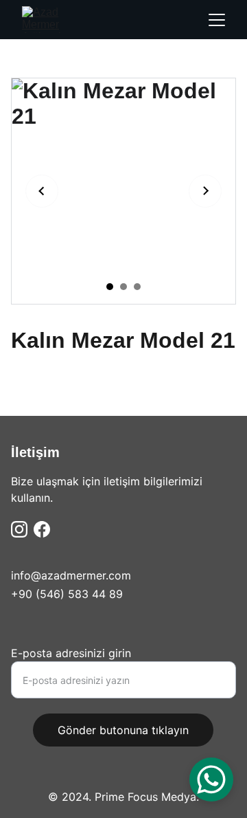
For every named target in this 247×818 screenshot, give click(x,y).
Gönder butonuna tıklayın (123, 730)
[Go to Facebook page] (42, 529)
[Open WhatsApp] (211, 780)
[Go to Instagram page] (19, 529)
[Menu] (217, 20)
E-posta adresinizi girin (71, 653)
